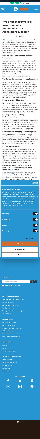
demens (22, 44)
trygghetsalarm (15, 173)
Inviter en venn (7, 314)
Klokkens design (8, 302)
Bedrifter (7, 0)
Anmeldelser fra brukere (10, 305)
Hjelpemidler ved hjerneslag (11, 328)
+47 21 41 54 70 (26, 395)
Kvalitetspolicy (7, 365)
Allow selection (20, 249)
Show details (30, 238)
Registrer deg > (33, 281)
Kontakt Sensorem (8, 351)
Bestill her (24, 9)
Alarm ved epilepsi (8, 325)
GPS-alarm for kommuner (11, 336)
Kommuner (13, 0)
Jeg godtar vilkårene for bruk (12, 285)
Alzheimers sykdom (9, 40)
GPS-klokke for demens (10, 322)
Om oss (4, 345)
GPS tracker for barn (9, 331)
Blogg (4, 348)
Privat (3, 0)
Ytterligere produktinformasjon (13, 311)
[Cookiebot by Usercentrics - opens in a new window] (30, 183)
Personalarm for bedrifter (10, 334)
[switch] (35, 219)
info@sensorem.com (20, 397)
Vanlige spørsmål (8, 308)
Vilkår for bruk (7, 359)
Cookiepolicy (6, 371)
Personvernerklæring (9, 362)
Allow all (20, 244)
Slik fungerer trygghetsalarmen (13, 299)
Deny (20, 255)
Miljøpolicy (6, 368)
